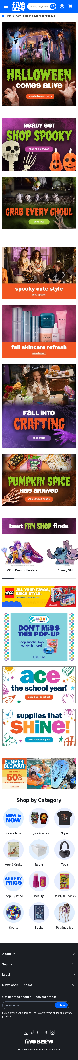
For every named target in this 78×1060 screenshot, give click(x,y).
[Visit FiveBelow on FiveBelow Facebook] (25, 1032)
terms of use (52, 1013)
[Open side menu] (5, 6)
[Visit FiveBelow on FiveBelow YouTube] (39, 1032)
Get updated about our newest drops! (29, 997)
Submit (61, 1005)
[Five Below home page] (18, 6)
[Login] (62, 6)
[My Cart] (70, 6)
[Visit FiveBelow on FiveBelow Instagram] (52, 1032)
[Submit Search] (53, 6)
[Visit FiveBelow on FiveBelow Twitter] (46, 1032)
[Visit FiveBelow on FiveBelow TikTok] (32, 1032)
